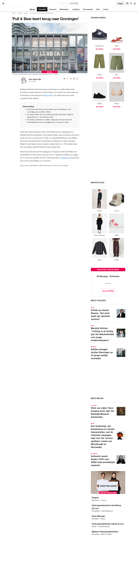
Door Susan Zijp (35, 79)
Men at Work (49, 95)
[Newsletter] (127, 3)
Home (14, 13)
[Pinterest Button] (74, 78)
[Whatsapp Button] (77, 78)
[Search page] (131, 3)
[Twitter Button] (64, 78)
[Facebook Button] (67, 78)
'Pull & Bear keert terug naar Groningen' (42, 13)
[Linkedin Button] (70, 78)
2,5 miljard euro (65, 157)
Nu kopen (99, 49)
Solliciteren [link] (108, 291)
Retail (26, 13)
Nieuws (20, 13)
